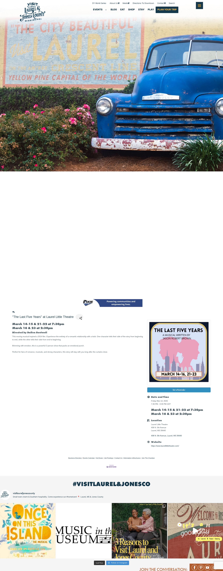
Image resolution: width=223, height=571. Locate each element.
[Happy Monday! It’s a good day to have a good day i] (195, 530)
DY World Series (99, 3)
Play (151, 9)
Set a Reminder (179, 389)
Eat (122, 9)
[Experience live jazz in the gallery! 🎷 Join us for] (83, 530)
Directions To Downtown (143, 3)
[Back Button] (13, 312)
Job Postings (108, 458)
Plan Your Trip (167, 9)
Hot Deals (99, 458)
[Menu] (199, 5)
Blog (114, 9)
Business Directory (75, 458)
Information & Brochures (132, 458)
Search (172, 3)
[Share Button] (79, 317)
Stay (141, 9)
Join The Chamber (148, 458)
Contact (160, 3)
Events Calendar (89, 458)
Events (97, 9)
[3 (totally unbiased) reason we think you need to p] (139, 530)
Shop (131, 9)
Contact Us (118, 458)
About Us (114, 3)
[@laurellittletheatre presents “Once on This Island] (27, 530)
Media (125, 3)
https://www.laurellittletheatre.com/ (165, 446)
